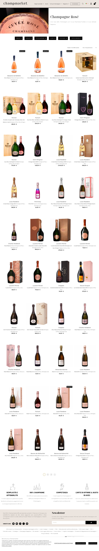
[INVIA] (91, 522)
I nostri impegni (43, 529)
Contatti (51, 529)
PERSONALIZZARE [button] (80, 543)
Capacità (28, 38)
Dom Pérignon (85, 118)
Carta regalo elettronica (46, 531)
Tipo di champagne (40, 38)
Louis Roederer (61, 160)
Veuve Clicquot (85, 285)
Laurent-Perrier (38, 243)
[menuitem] (87, 3)
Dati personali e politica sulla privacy (68, 529)
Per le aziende (54, 533)
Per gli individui (45, 533)
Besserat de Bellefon (14, 76)
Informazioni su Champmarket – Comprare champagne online (22, 529)
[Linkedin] (27, 524)
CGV (91, 529)
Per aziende (35, 531)
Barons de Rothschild (38, 453)
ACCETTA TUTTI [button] (92, 543)
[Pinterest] (13, 524)
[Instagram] (20, 524)
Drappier (61, 285)
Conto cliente (57, 531)
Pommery (37, 201)
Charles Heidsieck (14, 243)
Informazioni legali (84, 529)
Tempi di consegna (75, 38)
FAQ (56, 529)
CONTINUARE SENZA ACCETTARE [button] (63, 543)
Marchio (18, 38)
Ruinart (84, 76)
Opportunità (62, 38)
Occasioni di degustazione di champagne (85, 531)
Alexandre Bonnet (61, 369)
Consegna (15, 531)
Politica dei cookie (7, 546)
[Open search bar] (82, 3)
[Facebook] (17, 524)
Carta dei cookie (7, 531)
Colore (52, 38)
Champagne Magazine (25, 531)
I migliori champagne (67, 531)
